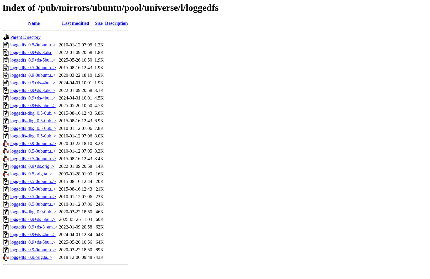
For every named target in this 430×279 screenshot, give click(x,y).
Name (34, 23)
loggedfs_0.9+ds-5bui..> (33, 59)
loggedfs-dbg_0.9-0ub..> (33, 211)
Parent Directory (25, 37)
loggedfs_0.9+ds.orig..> (32, 166)
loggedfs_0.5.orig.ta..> (31, 173)
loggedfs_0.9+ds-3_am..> (34, 226)
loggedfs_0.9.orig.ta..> (31, 257)
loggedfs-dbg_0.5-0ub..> (33, 113)
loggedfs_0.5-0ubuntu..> (33, 44)
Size (99, 23)
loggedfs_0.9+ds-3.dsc (31, 52)
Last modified (75, 23)
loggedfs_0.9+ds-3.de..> (32, 90)
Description (116, 23)
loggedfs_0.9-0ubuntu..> (33, 75)
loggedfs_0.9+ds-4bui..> (33, 82)
